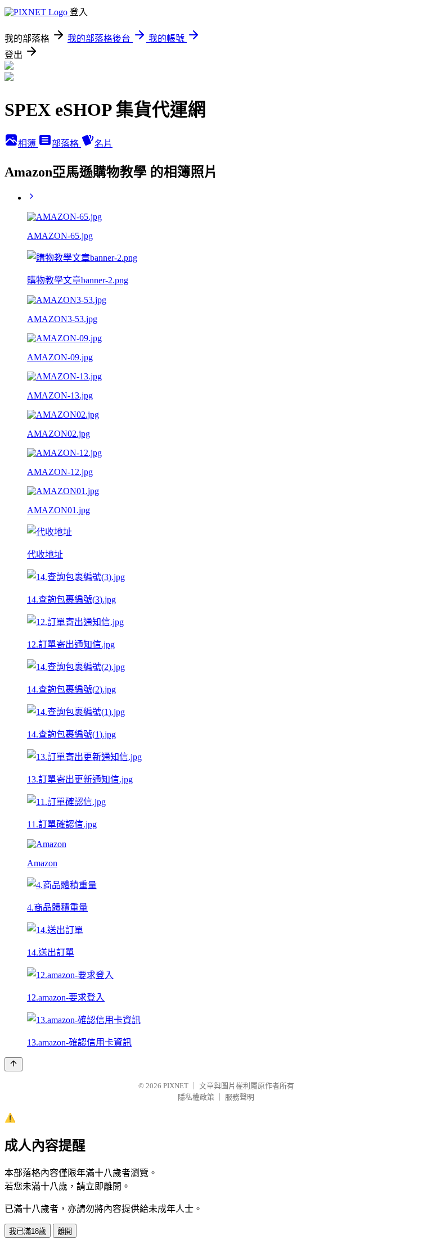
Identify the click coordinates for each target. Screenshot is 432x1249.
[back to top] (13, 1064)
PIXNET (175, 1085)
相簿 (28, 143)
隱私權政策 (196, 1097)
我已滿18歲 (27, 1231)
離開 (64, 1231)
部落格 (66, 143)
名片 (103, 143)
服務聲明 (239, 1097)
